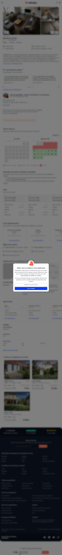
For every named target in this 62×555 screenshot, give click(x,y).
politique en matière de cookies (32, 275)
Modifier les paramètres (31, 284)
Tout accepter (31, 288)
